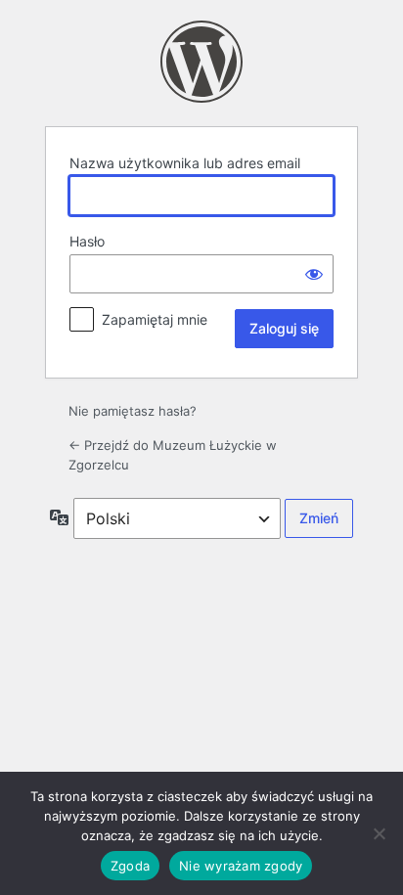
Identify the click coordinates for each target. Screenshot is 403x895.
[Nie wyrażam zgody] (378, 833)
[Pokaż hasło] (314, 273)
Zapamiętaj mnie (154, 319)
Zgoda (130, 865)
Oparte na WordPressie (201, 62)
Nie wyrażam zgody (240, 865)
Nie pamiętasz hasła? (132, 411)
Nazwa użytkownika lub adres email (184, 163)
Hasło (87, 241)
